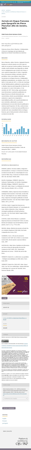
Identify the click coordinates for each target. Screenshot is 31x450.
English (4, 418)
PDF (5, 298)
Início (3, 10)
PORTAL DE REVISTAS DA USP (8, 2)
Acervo (8, 10)
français (4, 421)
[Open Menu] (1, 4)
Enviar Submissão (8, 408)
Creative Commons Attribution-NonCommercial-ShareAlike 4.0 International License (15, 345)
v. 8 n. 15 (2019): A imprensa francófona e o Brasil (14, 12)
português (5, 423)
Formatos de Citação (10, 398)
